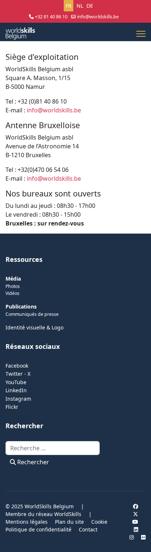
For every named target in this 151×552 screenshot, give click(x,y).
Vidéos (12, 293)
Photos (12, 286)
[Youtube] (135, 521)
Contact (88, 529)
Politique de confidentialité (38, 529)
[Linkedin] (136, 529)
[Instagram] (131, 537)
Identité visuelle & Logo (34, 327)
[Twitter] (135, 513)
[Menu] (141, 34)
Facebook (16, 365)
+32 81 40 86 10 (51, 17)
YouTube (15, 382)
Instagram (18, 398)
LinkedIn (16, 390)
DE (89, 5)
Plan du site (69, 521)
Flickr (11, 406)
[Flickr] (143, 537)
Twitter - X (17, 373)
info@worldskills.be (98, 17)
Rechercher (32, 462)
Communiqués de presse (32, 314)
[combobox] (52, 448)
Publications (21, 306)
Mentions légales (26, 521)
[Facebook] (135, 506)
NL (80, 5)
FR (68, 5)
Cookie (99, 521)
